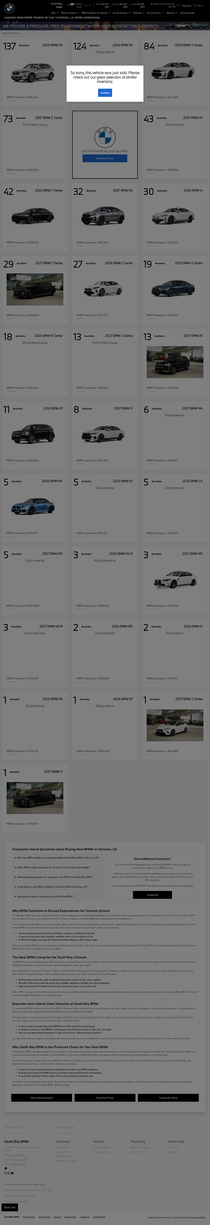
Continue (105, 92)
